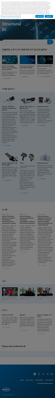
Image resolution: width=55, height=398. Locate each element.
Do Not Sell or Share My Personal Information (11, 16)
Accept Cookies (39, 16)
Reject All (49, 16)
